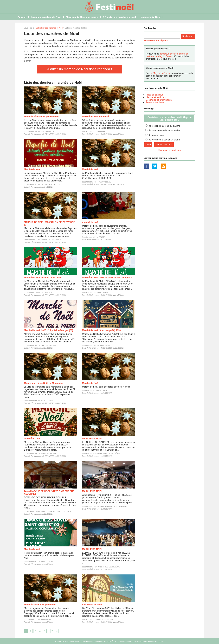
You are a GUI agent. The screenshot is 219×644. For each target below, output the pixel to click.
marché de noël (90, 222)
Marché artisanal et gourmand (40, 604)
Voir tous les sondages (169, 150)
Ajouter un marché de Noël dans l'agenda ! (79, 69)
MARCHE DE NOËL (92, 438)
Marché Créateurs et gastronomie (41, 116)
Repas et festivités (155, 102)
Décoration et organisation (159, 100)
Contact (161, 641)
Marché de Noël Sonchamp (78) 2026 (101, 330)
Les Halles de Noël (92, 604)
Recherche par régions (156, 40)
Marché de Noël (90, 169)
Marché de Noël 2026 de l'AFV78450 (42, 277)
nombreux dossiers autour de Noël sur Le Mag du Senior (167, 55)
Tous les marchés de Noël (46, 17)
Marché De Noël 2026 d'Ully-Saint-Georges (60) (48, 330)
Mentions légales (110, 641)
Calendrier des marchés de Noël (49, 28)
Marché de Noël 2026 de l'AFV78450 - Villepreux (107, 277)
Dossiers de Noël (150, 17)
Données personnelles (128, 641)
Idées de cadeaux (154, 94)
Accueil (21, 17)
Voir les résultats (164, 144)
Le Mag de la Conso (160, 73)
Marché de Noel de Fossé (95, 116)
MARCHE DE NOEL (92, 491)
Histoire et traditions (156, 97)
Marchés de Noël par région (82, 17)
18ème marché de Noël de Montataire (43, 383)
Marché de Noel (32, 169)
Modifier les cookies (147, 641)
